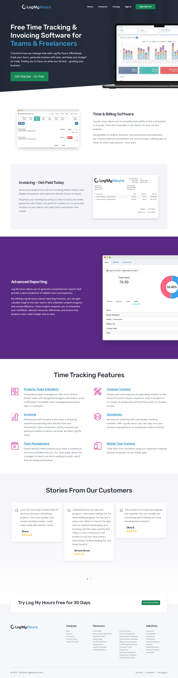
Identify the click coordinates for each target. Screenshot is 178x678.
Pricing (116, 6)
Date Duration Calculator (129, 639)
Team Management (37, 443)
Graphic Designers (153, 642)
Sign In (128, 6)
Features (102, 6)
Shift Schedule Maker (127, 658)
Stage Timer (124, 650)
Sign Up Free (145, 6)
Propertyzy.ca (98, 644)
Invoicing (30, 414)
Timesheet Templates (127, 652)
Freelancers (150, 639)
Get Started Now (151, 602)
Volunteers (150, 652)
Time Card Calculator (127, 634)
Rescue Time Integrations (102, 634)
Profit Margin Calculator (128, 644)
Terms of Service (72, 642)
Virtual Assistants (152, 650)
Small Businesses (152, 647)
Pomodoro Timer (126, 647)
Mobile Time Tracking (121, 443)
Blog (68, 631)
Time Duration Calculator (129, 636)
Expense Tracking (119, 389)
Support (69, 634)
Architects (150, 631)
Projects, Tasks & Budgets (41, 389)
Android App (97, 639)
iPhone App (97, 631)
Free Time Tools (125, 631)
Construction (151, 634)
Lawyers (149, 644)
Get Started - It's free (29, 76)
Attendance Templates (128, 655)
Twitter (139, 672)
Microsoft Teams (99, 636)
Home (90, 6)
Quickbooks (114, 414)
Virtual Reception (99, 650)
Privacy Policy (71, 639)
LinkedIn (150, 672)
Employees (150, 636)
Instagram (162, 672)
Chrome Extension (100, 642)
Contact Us (70, 636)
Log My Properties (99, 647)
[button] (87, 579)
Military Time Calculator (128, 642)
